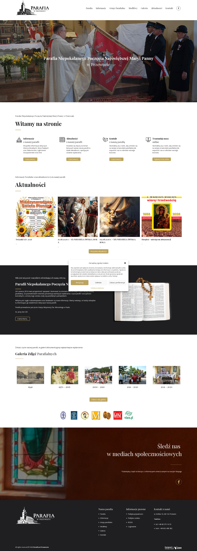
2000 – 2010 (98, 386)
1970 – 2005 (64, 386)
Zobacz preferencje (117, 282)
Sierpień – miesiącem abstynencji (156, 239)
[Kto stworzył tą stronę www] (173, 548)
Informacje (104, 518)
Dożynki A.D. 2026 (24, 239)
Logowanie (132, 526)
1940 (30, 386)
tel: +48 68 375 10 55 (163, 524)
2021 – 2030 (166, 386)
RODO (130, 522)
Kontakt (103, 535)
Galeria (102, 531)
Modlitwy (103, 526)
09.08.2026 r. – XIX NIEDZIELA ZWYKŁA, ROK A (118, 241)
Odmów (98, 282)
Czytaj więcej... (30, 159)
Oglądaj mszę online (161, 159)
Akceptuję (79, 282)
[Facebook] (178, 8)
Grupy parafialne (106, 522)
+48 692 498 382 (166, 528)
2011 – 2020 (132, 386)
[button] (125, 263)
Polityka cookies (134, 518)
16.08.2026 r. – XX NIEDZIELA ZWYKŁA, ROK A (77, 241)
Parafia (102, 514)
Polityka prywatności (97, 288)
